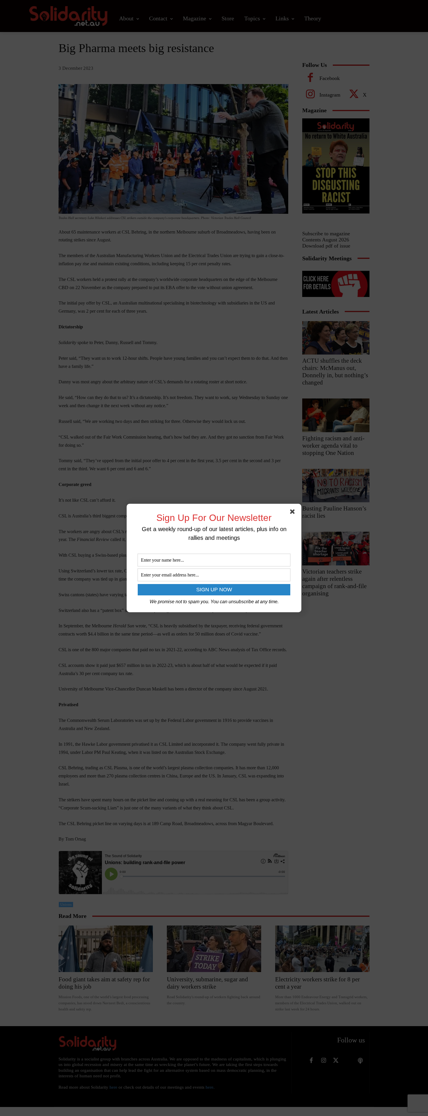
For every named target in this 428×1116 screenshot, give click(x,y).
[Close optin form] (293, 512)
